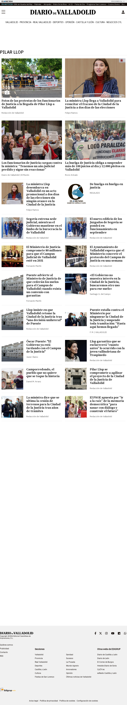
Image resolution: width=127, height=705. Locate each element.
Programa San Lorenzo (96, 4)
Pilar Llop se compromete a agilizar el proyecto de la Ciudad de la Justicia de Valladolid (107, 376)
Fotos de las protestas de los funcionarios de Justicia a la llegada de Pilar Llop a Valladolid (31, 104)
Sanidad (69, 655)
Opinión (69, 22)
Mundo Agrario (72, 666)
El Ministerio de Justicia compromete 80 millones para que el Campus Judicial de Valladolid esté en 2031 (43, 254)
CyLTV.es (101, 669)
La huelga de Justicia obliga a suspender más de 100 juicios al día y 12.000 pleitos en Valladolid (95, 166)
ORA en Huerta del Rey (22, 4)
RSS (1, 656)
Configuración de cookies (87, 701)
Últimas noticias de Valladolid (78, 677)
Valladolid (11, 22)
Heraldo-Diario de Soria (107, 666)
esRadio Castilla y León (107, 673)
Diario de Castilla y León (107, 655)
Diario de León (103, 658)
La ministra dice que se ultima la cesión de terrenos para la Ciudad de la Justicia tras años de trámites (43, 404)
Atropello (47, 4)
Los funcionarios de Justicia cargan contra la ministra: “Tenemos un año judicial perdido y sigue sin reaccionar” (32, 166)
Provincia (25, 22)
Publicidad (4, 649)
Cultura (100, 22)
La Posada (70, 662)
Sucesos (69, 658)
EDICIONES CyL (116, 1)
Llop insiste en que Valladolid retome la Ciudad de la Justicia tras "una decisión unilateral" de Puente (44, 317)
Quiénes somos (6, 645)
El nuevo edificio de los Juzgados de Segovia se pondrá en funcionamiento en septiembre (106, 226)
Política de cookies (67, 701)
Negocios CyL (114, 22)
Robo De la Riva (60, 4)
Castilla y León (85, 22)
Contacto (4, 652)
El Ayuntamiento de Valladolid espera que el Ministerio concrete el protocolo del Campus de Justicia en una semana (107, 254)
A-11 (71, 4)
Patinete (38, 4)
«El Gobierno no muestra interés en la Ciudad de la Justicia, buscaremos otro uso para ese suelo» (105, 282)
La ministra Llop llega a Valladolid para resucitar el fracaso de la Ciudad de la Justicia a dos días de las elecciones (93, 104)
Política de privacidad (49, 701)
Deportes (58, 22)
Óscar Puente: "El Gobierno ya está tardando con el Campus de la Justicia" (43, 347)
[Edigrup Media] (7, 690)
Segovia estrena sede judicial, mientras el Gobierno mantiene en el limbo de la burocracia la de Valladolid (44, 226)
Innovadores (71, 669)
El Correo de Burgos (105, 662)
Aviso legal (33, 701)
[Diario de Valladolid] (63, 12)
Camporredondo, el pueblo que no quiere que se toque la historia (43, 373)
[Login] (123, 12)
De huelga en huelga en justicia (106, 186)
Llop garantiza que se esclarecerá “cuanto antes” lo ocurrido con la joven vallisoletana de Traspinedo (107, 348)
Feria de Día (80, 4)
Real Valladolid (42, 22)
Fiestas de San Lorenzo (44, 677)
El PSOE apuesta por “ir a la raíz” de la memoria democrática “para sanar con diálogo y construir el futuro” (107, 404)
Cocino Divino (114, 4)
